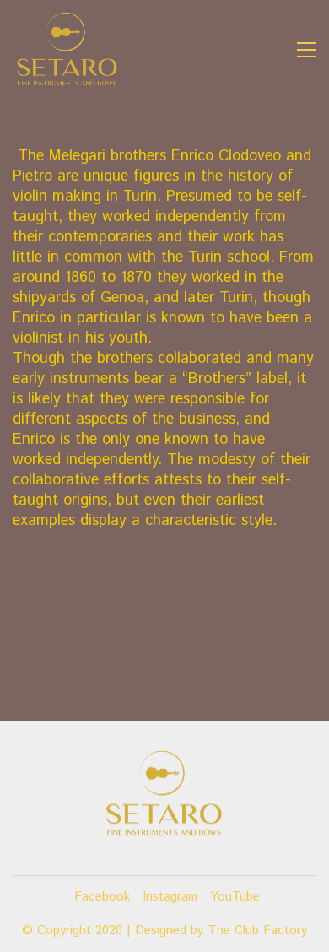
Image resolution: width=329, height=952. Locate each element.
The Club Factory (257, 930)
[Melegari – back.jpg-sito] (164, 619)
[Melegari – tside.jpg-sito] (164, 682)
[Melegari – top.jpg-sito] (164, 661)
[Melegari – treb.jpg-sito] (164, 640)
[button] (306, 50)
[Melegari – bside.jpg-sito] (164, 598)
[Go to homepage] (67, 49)
